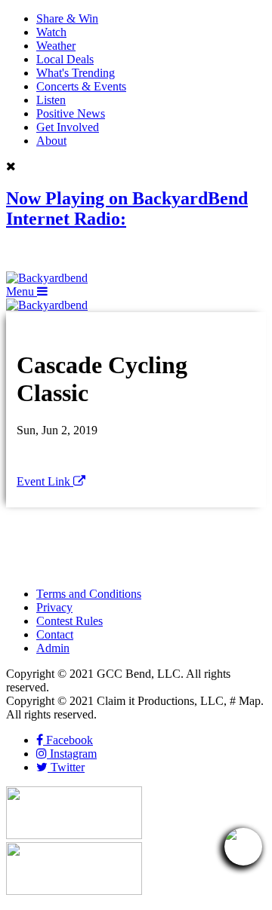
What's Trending (75, 72)
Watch (51, 32)
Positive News (70, 113)
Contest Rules (69, 620)
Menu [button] (21, 291)
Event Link (45, 481)
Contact (54, 634)
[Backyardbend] (47, 277)
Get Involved (67, 127)
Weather (56, 45)
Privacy (54, 607)
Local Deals (65, 59)
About (51, 140)
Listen (51, 99)
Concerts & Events (81, 86)
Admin (53, 648)
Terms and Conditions (88, 593)
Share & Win (67, 18)
